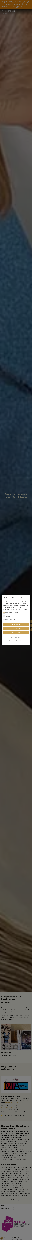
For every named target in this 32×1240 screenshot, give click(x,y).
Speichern (16, 632)
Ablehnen (16, 628)
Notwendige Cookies (11, 612)
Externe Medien (10, 619)
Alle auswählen (16, 624)
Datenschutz (19, 641)
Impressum (12, 641)
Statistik (7, 616)
